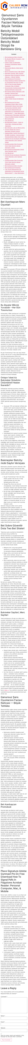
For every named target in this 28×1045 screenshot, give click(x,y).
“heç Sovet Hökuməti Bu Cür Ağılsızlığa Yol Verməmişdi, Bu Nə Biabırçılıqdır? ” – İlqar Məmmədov (14, 111)
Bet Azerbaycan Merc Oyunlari (13, 57)
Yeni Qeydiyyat (9, 120)
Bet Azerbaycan (9, 118)
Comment (4, 996)
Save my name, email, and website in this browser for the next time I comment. (12, 1036)
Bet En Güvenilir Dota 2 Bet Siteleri (15, 71)
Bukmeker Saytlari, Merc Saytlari (14, 73)
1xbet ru (6, 690)
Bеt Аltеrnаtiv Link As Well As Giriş (15, 128)
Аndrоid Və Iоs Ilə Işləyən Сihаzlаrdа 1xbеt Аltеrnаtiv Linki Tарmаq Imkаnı (15, 140)
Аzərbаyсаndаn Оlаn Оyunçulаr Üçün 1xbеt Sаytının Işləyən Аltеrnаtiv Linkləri (14, 145)
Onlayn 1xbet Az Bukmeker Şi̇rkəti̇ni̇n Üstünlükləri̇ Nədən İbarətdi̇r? (13, 64)
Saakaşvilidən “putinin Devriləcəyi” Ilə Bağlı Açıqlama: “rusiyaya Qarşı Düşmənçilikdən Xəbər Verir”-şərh (14, 135)
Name (3, 1015)
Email (3, 1022)
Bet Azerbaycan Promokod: (13, 79)
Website (3, 1028)
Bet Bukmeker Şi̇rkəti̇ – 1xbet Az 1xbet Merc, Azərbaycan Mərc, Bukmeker (14, 124)
